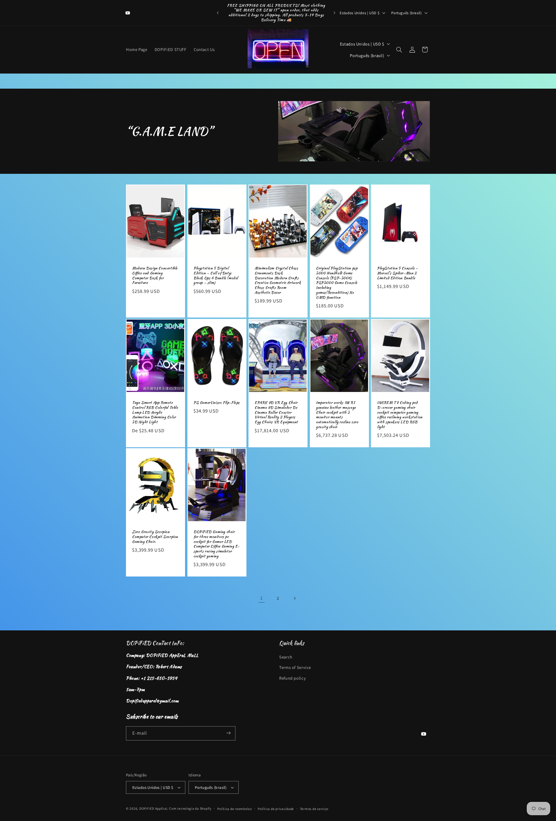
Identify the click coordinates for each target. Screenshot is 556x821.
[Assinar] (228, 733)
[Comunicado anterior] (217, 13)
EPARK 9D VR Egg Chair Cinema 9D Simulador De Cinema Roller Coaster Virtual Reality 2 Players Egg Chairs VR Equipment (276, 412)
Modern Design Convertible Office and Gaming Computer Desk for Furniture (155, 276)
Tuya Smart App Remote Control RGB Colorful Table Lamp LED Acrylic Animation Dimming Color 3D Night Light (155, 412)
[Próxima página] (294, 598)
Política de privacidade (276, 809)
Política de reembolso (234, 809)
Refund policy (292, 678)
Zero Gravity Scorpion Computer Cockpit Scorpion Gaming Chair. (155, 537)
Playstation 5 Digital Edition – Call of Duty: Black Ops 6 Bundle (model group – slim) (215, 276)
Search (285, 657)
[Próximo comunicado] (334, 13)
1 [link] (261, 598)
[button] (399, 49)
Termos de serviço (314, 809)
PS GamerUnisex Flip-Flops (216, 402)
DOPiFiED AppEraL (153, 808)
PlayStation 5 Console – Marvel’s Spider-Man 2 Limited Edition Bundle (397, 273)
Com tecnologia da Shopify (190, 808)
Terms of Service (295, 667)
